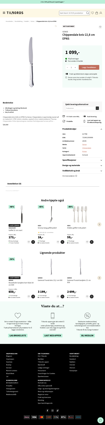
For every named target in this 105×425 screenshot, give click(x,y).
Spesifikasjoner (69, 160)
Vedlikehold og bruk (71, 170)
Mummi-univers (11, 371)
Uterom (72, 368)
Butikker (41, 359)
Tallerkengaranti (12, 391)
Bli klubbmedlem (12, 383)
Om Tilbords (42, 356)
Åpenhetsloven (43, 376)
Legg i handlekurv (89, 67)
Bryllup (8, 365)
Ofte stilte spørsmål (45, 386)
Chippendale (86, 148)
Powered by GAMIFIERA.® (12, 190)
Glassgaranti (10, 389)
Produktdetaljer (69, 129)
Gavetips (9, 362)
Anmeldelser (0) (14, 183)
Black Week (10, 373)
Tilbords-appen (43, 362)
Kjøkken (72, 362)
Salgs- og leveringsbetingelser (48, 389)
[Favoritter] (29, 242)
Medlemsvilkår (11, 394)
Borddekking (18, 21)
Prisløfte (70, 121)
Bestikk (26, 21)
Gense (65, 31)
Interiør (72, 365)
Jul (7, 376)
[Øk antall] (75, 67)
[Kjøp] (33, 242)
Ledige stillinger (43, 368)
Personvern (42, 371)
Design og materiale (71, 165)
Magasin (9, 356)
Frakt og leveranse (44, 397)
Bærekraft (41, 365)
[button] (100, 27)
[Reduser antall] (67, 67)
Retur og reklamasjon (45, 391)
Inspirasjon (10, 359)
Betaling (41, 400)
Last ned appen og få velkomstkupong (94, 121)
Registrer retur (43, 394)
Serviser (9, 368)
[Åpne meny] (4, 13)
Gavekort (73, 359)
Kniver (32, 21)
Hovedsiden (9, 21)
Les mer (5, 124)
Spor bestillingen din (45, 403)
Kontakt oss (42, 383)
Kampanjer (73, 371)
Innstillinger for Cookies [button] (46, 373)
